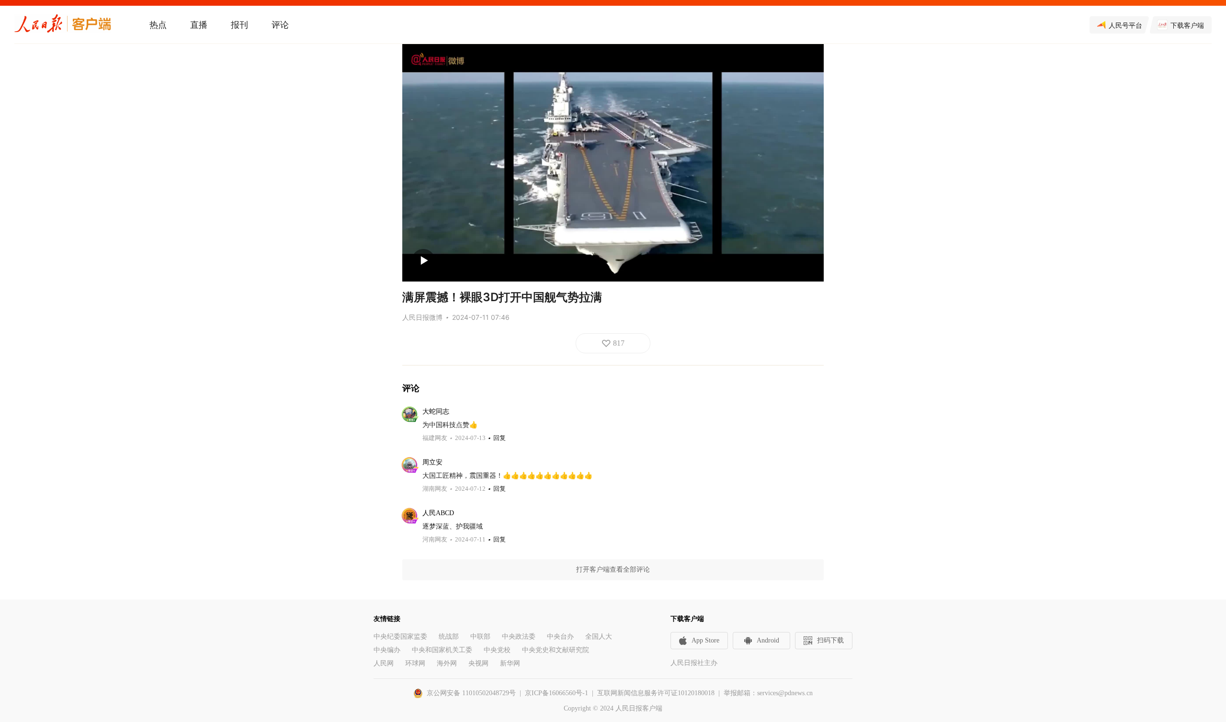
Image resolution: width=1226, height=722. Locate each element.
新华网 (510, 663)
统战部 (449, 636)
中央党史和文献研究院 (555, 650)
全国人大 (598, 636)
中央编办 (387, 650)
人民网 (384, 663)
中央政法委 (518, 636)
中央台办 (560, 636)
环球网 (415, 663)
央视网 (478, 663)
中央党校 (497, 650)
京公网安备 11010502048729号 (471, 693)
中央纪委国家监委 (400, 636)
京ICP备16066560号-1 (556, 693)
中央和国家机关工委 (442, 650)
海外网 (447, 663)
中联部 (480, 636)
